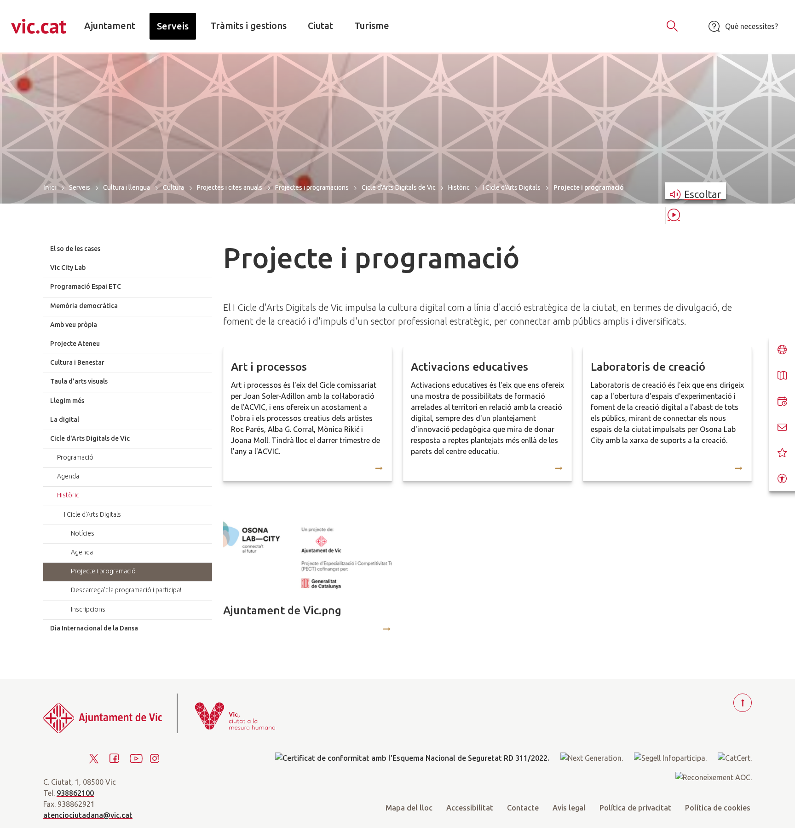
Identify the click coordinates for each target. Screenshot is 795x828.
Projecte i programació (103, 571)
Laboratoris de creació (648, 367)
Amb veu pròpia (73, 324)
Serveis (79, 187)
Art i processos (269, 367)
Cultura (173, 187)
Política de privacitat (635, 808)
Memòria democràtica (84, 305)
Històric (459, 187)
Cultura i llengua (126, 187)
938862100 (75, 793)
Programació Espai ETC (85, 286)
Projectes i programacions (312, 187)
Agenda (68, 476)
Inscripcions (88, 609)
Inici (49, 187)
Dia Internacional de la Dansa (94, 628)
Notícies (82, 533)
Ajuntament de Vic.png (282, 610)
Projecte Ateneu (75, 343)
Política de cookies (717, 808)
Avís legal (569, 808)
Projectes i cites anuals (229, 187)
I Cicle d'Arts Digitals (512, 187)
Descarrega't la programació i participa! (126, 590)
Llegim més (67, 400)
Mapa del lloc (409, 808)
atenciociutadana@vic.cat (87, 815)
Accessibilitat (469, 808)
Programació (75, 457)
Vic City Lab (68, 267)
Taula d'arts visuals (79, 381)
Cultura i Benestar (77, 362)
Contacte (523, 808)
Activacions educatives (469, 367)
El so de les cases (75, 248)
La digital (64, 419)
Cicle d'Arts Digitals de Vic (399, 187)
